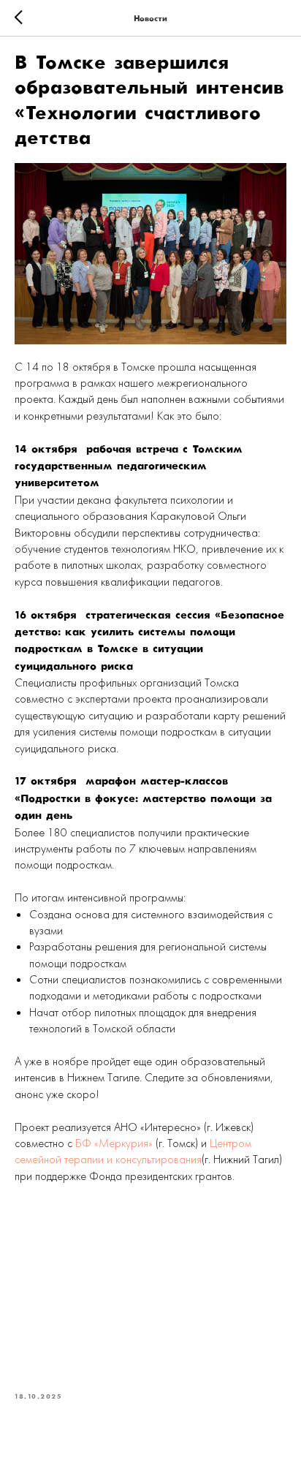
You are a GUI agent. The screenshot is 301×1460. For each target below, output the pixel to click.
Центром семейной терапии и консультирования (133, 1151)
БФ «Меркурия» (114, 1143)
